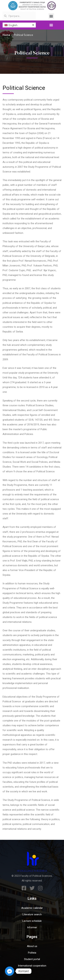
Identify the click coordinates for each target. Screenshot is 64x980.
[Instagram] (40, 888)
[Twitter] (32, 888)
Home (6, 35)
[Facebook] (23, 888)
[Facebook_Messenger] (9, 971)
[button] (51, 16)
